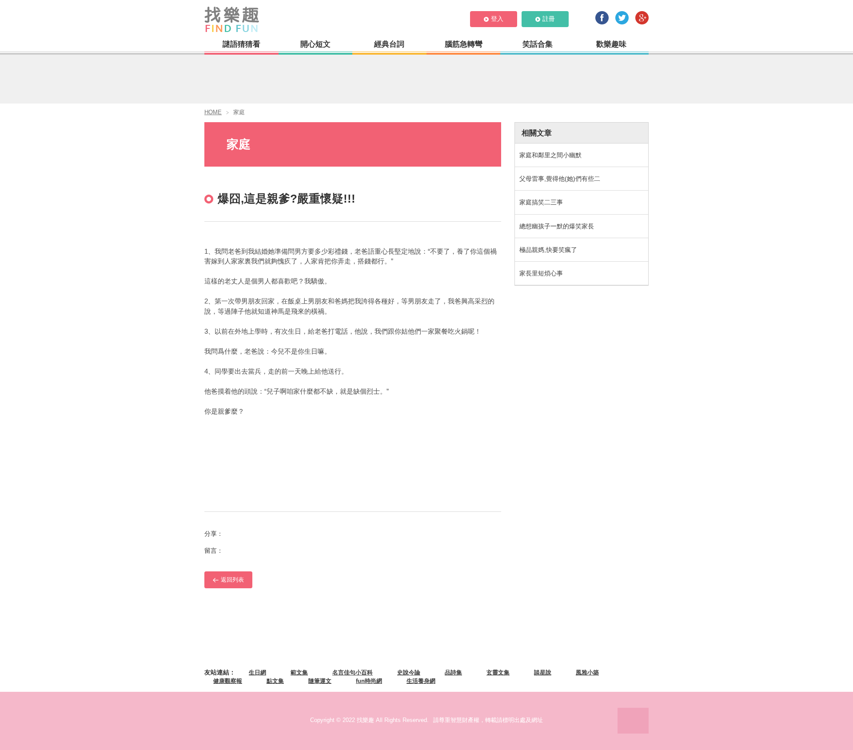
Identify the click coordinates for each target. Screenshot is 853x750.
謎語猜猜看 (241, 44)
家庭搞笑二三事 (541, 202)
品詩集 (453, 672)
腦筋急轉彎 (463, 44)
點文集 (275, 681)
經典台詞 (389, 44)
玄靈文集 (498, 672)
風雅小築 (587, 672)
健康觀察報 (227, 681)
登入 (497, 18)
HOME (213, 112)
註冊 (548, 18)
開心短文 (315, 44)
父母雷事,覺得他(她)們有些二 (559, 178)
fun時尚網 (369, 681)
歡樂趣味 (611, 44)
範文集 (299, 672)
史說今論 (408, 672)
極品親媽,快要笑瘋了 (548, 249)
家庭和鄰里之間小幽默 (550, 155)
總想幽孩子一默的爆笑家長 (556, 226)
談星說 (542, 672)
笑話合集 (537, 44)
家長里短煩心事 (541, 273)
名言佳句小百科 (352, 672)
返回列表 (232, 579)
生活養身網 (421, 681)
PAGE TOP (633, 721)
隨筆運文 (319, 681)
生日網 (257, 672)
